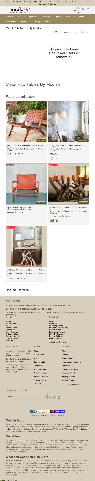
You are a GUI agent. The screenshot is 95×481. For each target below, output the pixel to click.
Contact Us (77, 11)
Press (8, 325)
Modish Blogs (55, 338)
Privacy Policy (12, 338)
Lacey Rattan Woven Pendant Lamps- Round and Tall (68, 150)
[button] (7, 10)
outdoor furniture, (65, 426)
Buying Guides (55, 336)
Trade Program (12, 332)
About (8, 321)
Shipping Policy (56, 325)
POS (45, 415)
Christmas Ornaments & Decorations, (38, 429)
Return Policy (55, 330)
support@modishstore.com (70, 312)
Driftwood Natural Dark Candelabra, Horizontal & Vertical (68, 212)
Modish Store (40, 415)
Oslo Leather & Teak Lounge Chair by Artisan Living (25, 150)
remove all (64, 57)
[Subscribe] (44, 396)
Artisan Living (12, 334)
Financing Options (57, 332)
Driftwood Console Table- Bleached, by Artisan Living (26, 274)
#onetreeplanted (64, 305)
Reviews (9, 340)
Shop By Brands (56, 334)
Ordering (53, 323)
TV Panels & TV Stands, (62, 429)
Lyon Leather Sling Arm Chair (19, 209)
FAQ (51, 321)
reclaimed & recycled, (14, 429)
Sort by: (56, 32)
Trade (77, 8)
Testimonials (11, 328)
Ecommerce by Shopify (57, 415)
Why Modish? (11, 323)
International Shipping (58, 328)
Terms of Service (13, 336)
